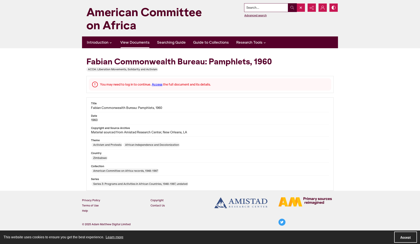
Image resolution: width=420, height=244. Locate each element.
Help (85, 210)
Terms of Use (90, 205)
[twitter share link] (281, 222)
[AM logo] (305, 201)
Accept (405, 237)
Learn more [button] (114, 237)
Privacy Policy (91, 200)
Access (157, 84)
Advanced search (255, 15)
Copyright (157, 200)
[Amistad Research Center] (241, 202)
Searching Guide (171, 42)
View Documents (135, 42)
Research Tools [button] (249, 42)
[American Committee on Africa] (152, 18)
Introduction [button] (97, 42)
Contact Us (157, 205)
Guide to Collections (211, 42)
